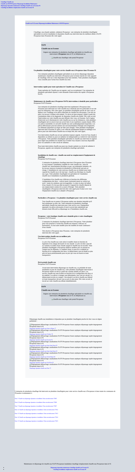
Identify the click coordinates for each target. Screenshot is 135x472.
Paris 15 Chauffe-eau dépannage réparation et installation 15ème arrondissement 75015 (36, 421)
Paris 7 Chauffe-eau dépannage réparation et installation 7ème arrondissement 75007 (36, 406)
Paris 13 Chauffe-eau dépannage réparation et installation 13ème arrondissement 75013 (36, 413)
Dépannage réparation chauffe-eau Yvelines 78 (41, 334)
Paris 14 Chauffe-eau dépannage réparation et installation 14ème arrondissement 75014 (36, 417)
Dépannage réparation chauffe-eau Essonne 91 (41, 340)
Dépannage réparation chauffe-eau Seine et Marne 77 (43, 328)
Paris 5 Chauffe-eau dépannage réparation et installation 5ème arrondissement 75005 (36, 398)
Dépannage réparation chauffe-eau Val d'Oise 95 (42, 362)
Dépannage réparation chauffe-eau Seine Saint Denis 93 (43, 345)
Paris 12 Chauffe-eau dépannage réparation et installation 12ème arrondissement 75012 (36, 409)
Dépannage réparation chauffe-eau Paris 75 (40, 368)
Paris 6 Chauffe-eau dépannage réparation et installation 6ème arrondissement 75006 (36, 402)
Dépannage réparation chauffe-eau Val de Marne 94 (42, 357)
